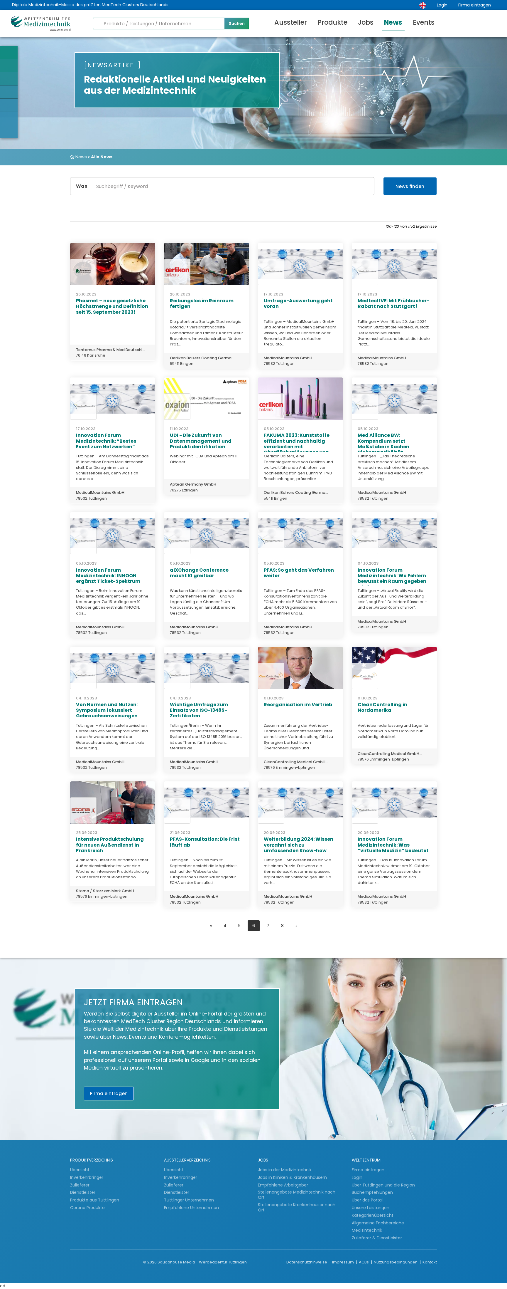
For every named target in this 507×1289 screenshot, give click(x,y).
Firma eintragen (474, 5)
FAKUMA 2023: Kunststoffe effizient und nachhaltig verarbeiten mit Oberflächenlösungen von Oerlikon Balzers (296, 446)
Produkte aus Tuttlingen (94, 1200)
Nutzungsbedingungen (396, 1262)
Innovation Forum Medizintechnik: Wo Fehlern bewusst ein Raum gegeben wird (392, 578)
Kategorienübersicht (372, 1215)
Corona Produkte (87, 1207)
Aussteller (290, 22)
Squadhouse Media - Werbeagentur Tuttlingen (202, 1262)
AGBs (364, 1262)
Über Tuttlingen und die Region (383, 1185)
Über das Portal (367, 1200)
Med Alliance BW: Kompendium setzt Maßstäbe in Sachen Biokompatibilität (383, 444)
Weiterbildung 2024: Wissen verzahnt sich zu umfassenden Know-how (298, 845)
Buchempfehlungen (372, 1192)
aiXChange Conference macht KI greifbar (199, 573)
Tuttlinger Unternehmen (189, 1200)
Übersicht (79, 1169)
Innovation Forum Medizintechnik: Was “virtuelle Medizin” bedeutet (393, 845)
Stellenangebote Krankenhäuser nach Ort (296, 1207)
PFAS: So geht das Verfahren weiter (299, 573)
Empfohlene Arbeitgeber (283, 1185)
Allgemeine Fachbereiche (378, 1223)
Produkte (332, 22)
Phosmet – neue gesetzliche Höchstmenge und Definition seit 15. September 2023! (112, 306)
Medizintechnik (367, 1230)
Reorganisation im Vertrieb (298, 704)
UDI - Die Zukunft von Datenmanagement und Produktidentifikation (200, 441)
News (393, 22)
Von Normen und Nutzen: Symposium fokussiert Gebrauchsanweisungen (107, 710)
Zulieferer (80, 1185)
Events (424, 22)
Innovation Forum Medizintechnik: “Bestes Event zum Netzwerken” (106, 441)
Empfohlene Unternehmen (191, 1207)
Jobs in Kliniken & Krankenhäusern (292, 1177)
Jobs (366, 22)
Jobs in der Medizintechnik (285, 1169)
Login (442, 5)
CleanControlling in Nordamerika (382, 707)
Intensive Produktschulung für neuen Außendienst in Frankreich (110, 845)
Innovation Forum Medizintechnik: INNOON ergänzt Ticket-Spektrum (108, 576)
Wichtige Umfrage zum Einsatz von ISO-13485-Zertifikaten (199, 710)
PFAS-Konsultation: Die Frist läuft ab (205, 842)
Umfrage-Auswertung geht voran (298, 303)
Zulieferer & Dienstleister (377, 1238)
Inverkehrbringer (87, 1177)
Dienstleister (83, 1192)
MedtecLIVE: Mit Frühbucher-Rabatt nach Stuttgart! (393, 303)
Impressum (343, 1262)
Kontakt (429, 1262)
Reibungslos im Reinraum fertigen (202, 303)
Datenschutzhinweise (307, 1262)
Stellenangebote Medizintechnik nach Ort (296, 1195)
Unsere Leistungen (370, 1207)
